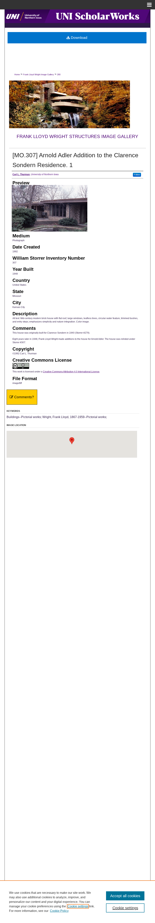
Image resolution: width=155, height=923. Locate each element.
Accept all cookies (125, 896)
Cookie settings (77, 906)
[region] (77, 901)
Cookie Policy (59, 910)
